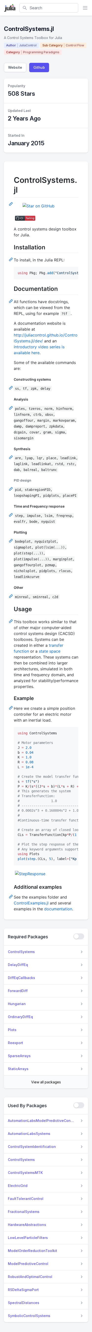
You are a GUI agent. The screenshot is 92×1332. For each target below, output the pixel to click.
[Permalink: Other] (11, 596)
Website (15, 67)
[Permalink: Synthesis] (11, 457)
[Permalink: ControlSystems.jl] (11, 204)
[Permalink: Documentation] (11, 301)
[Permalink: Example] (11, 707)
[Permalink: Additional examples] (11, 896)
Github (39, 67)
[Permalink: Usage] (11, 621)
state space (49, 651)
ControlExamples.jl (31, 903)
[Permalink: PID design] (11, 488)
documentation (58, 908)
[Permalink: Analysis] (11, 407)
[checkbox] (78, 936)
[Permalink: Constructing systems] (11, 387)
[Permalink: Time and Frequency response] (11, 514)
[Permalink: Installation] (11, 259)
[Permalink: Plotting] (11, 540)
